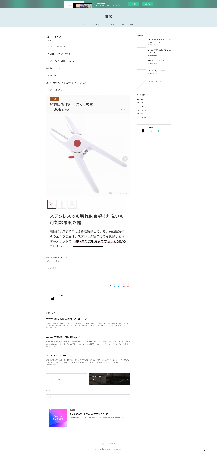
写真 (123, 24)
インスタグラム (111, 24)
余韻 (131, 24)
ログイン (147, 4)
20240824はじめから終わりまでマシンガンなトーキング (66, 319)
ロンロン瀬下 (97, 24)
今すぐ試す (133, 4)
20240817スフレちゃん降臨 (56, 355)
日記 (85, 24)
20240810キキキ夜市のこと (156, 81)
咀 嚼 (108, 17)
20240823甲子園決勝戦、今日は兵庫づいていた (63, 337)
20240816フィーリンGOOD (156, 71)
